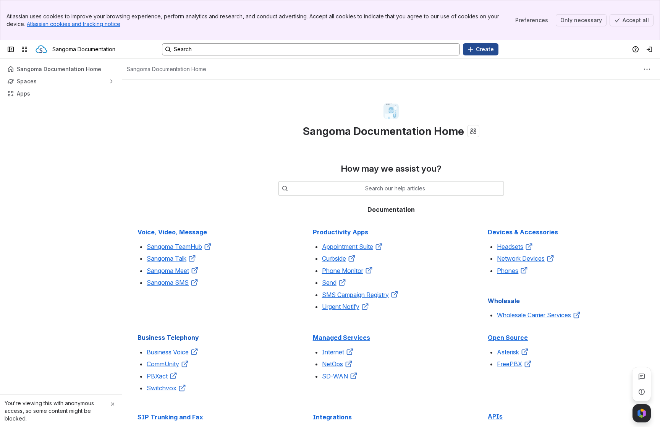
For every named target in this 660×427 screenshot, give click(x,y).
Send (329, 282)
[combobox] (292, 188)
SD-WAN (335, 376)
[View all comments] (642, 376)
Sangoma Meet (168, 270)
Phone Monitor (342, 270)
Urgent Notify (340, 306)
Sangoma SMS (168, 282)
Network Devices (521, 258)
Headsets (510, 246)
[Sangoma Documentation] (41, 49)
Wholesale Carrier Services (534, 315)
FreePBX (509, 364)
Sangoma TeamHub (174, 246)
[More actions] (647, 69)
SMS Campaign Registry (355, 295)
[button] (208, 246)
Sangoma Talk (166, 258)
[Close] (112, 404)
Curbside (334, 258)
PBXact (157, 376)
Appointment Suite (347, 246)
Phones (507, 270)
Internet (333, 352)
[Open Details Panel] (642, 392)
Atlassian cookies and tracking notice (73, 24)
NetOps (332, 364)
